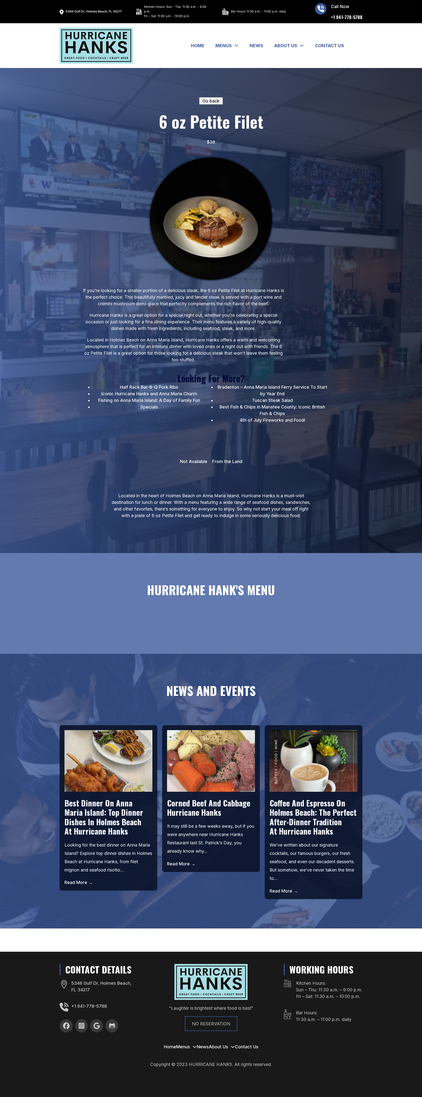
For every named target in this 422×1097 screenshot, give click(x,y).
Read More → (78, 882)
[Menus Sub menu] (236, 45)
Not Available (193, 461)
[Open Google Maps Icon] (61, 11)
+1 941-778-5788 (89, 1006)
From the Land (227, 461)
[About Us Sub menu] (302, 45)
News (256, 45)
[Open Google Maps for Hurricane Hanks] (64, 984)
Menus (223, 45)
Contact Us (329, 45)
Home (197, 45)
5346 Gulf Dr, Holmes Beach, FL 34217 (94, 11)
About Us (285, 45)
